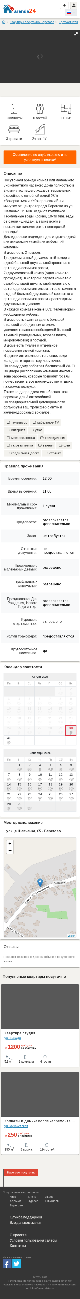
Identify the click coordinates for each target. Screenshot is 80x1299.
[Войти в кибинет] (73, 5)
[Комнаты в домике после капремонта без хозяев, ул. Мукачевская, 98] (40, 1094)
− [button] (10, 850)
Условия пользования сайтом (33, 1240)
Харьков (16, 1201)
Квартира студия (19, 1033)
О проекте (18, 1235)
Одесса (33, 1201)
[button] (76, 33)
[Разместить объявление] (64, 5)
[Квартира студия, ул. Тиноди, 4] (40, 1006)
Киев (13, 1196)
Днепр (32, 1196)
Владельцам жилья (25, 1222)
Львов (49, 1196)
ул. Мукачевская (16, 1126)
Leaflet (71, 935)
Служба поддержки (26, 1217)
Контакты (18, 1246)
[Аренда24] (8, 8)
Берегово (16, 1205)
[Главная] (3, 22)
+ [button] (9, 843)
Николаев (52, 1201)
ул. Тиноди (12, 1038)
